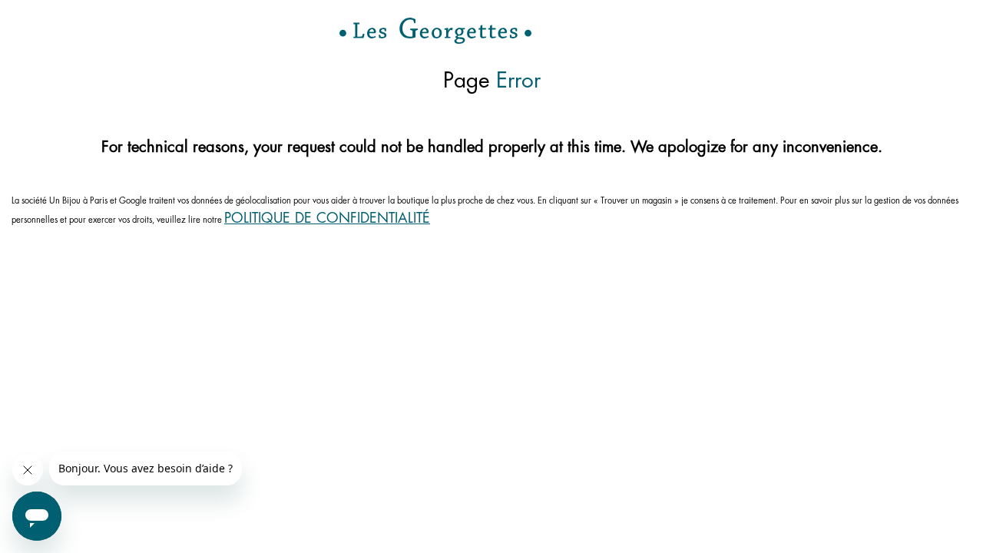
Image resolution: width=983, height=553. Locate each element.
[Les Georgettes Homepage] (435, 31)
